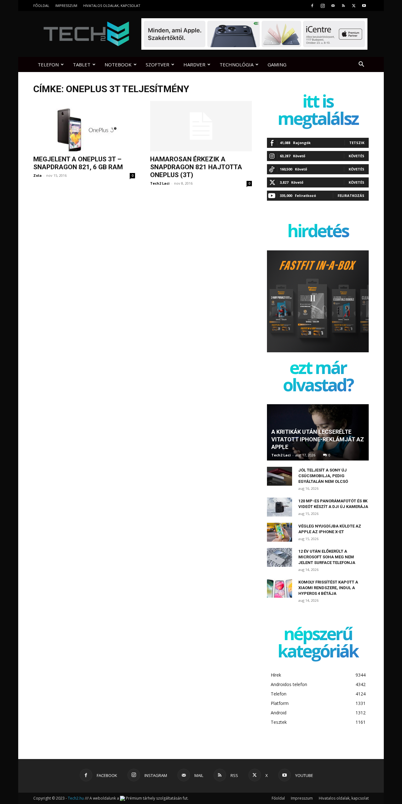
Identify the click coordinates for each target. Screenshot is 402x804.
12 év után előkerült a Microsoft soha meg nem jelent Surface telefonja (326, 557)
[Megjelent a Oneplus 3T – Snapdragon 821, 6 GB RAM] (84, 126)
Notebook (118, 64)
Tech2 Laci (160, 183)
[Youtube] (364, 5)
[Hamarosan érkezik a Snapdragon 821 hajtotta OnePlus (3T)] (201, 126)
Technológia (236, 64)
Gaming (277, 64)
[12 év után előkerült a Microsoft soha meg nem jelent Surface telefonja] (279, 557)
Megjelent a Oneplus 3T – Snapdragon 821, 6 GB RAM (78, 163)
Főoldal (41, 5)
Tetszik (356, 142)
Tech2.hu (76, 798)
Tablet (81, 64)
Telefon (48, 64)
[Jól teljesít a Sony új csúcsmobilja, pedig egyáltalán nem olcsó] (279, 476)
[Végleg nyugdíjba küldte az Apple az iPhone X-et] (279, 532)
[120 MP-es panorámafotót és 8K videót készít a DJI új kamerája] (279, 507)
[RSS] (343, 5)
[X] (353, 5)
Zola (37, 175)
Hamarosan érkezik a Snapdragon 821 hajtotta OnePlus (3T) (196, 167)
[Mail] (333, 5)
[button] (361, 65)
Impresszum (66, 5)
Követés (356, 156)
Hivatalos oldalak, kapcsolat (111, 5)
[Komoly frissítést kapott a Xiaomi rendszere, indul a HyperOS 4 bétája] (279, 588)
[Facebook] (312, 5)
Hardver (194, 64)
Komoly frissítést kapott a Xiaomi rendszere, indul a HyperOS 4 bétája (328, 588)
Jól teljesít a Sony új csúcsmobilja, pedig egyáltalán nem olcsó (323, 476)
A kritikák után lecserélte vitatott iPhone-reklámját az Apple (317, 439)
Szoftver (157, 64)
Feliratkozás (351, 195)
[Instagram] (322, 5)
